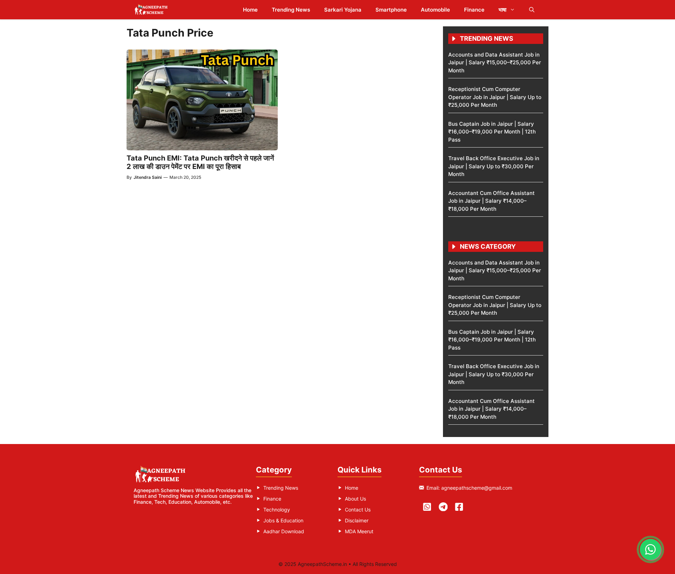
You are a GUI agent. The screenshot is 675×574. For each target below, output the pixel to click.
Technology (276, 510)
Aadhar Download (283, 531)
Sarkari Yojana (342, 9)
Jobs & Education (283, 520)
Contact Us (358, 510)
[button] (531, 9)
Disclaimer (356, 520)
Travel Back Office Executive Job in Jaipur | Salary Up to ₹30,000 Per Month (493, 166)
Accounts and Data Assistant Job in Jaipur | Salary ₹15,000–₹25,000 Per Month (494, 62)
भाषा (502, 9)
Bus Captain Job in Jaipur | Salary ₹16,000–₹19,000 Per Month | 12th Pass (492, 131)
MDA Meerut (359, 531)
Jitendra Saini (148, 177)
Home (250, 9)
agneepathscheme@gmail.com (476, 488)
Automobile (435, 9)
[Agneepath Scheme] (152, 9)
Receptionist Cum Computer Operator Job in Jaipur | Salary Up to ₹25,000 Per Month (494, 97)
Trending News (291, 9)
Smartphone (391, 9)
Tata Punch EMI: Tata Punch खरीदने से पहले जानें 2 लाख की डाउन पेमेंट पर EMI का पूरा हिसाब (200, 162)
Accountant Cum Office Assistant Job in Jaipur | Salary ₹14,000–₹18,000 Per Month (491, 201)
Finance (474, 9)
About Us (355, 499)
